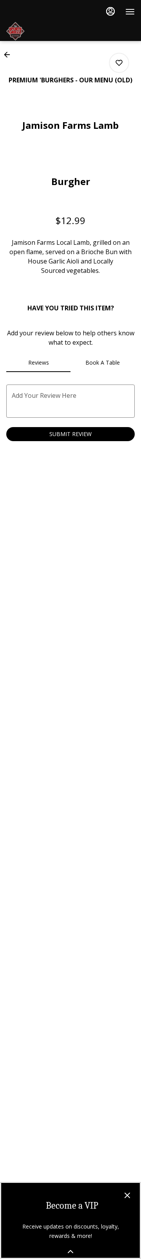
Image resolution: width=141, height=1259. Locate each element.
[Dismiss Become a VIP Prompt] (127, 1195)
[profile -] (110, 11)
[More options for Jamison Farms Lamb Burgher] (119, 62)
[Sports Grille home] (65, 31)
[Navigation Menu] (130, 11)
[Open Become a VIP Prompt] (70, 1251)
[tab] (38, 362)
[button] (9, 54)
